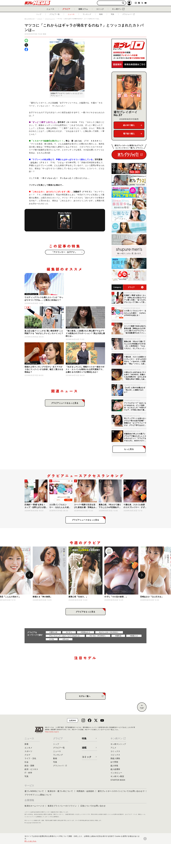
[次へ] (141, 575)
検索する (123, 3)
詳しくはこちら (30, 841)
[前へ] (29, 575)
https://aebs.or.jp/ (52, 732)
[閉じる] (145, 838)
